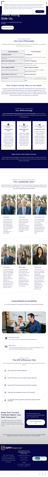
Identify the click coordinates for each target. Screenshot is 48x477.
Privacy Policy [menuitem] (16, 474)
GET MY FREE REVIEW (35, 421)
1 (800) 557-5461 (24, 460)
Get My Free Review (7, 27)
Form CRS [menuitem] (10, 474)
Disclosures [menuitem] (4, 474)
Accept (40, 11)
